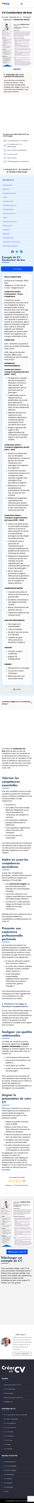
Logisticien (6, 230)
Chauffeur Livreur (8, 201)
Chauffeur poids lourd (9, 205)
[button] (12, 251)
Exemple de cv (15, 17)
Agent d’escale (7, 185)
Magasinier (6, 234)
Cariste (5, 197)
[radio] (10, 1181)
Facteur (5, 217)
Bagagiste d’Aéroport (9, 193)
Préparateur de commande (11, 242)
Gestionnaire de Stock (9, 222)
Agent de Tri (6, 189)
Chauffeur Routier (8, 209)
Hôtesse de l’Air (7, 226)
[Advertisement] (17, 114)
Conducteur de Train (9, 213)
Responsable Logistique (10, 246)
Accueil (5, 17)
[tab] (17, 268)
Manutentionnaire (8, 238)
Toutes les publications (22, 1354)
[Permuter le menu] (22, 4)
